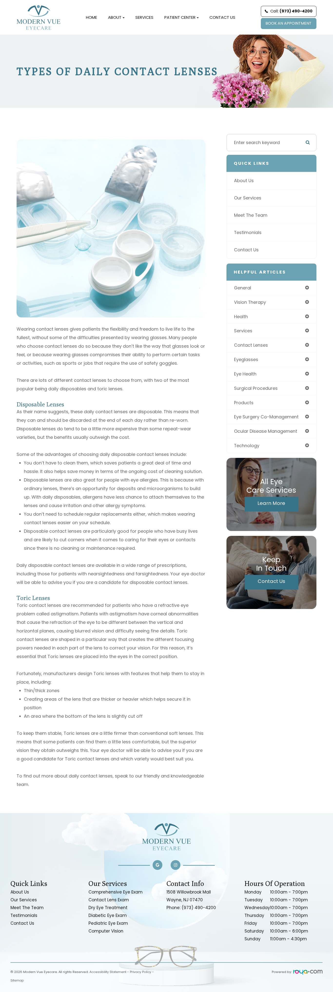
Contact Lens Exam (108, 900)
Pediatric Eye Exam (108, 923)
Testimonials (248, 232)
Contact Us (222, 17)
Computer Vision (105, 931)
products (244, 403)
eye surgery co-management (266, 417)
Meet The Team (250, 215)
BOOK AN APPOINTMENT (288, 23)
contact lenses (251, 345)
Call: (291, 11)
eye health (245, 374)
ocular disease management (265, 431)
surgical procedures (256, 388)
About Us (244, 180)
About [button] (114, 17)
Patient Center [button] (180, 17)
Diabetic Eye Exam (107, 915)
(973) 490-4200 (199, 908)
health (241, 317)
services (243, 331)
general (242, 288)
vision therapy (250, 302)
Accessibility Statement (107, 972)
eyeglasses (246, 359)
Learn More (271, 503)
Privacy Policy (140, 972)
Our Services (247, 198)
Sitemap (17, 980)
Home (91, 17)
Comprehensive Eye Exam (115, 892)
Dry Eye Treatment (107, 908)
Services (144, 17)
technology (246, 445)
